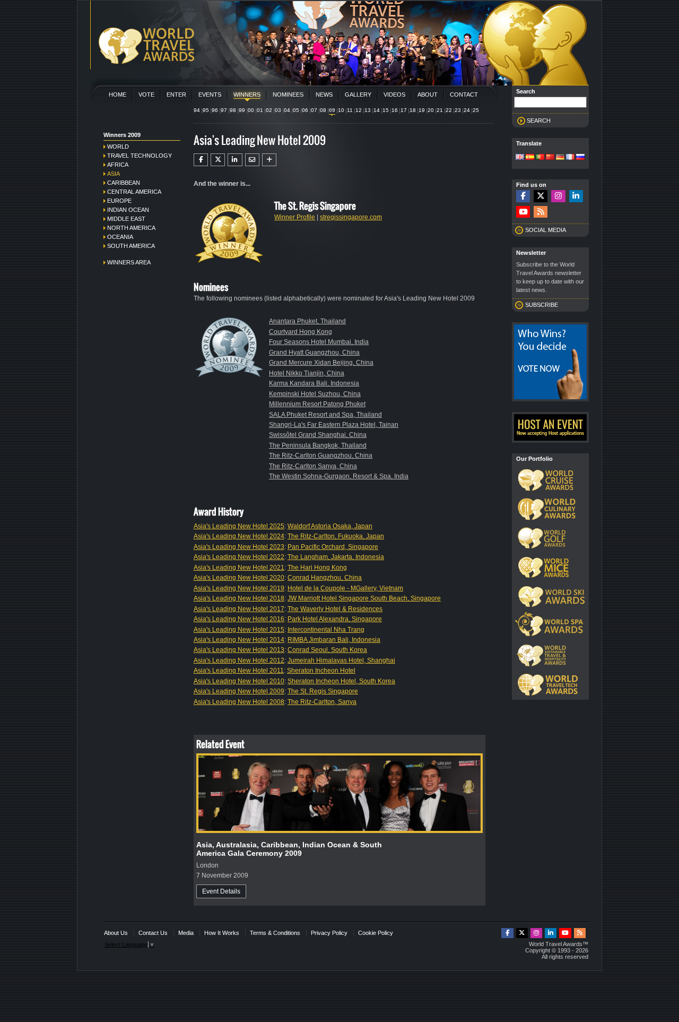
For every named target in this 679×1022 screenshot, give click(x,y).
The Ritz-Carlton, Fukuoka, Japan (336, 536)
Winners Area (129, 262)
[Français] (570, 157)
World (118, 146)
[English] (520, 157)
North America (131, 228)
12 (358, 110)
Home (117, 94)
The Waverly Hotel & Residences (335, 609)
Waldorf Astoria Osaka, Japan (330, 526)
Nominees (288, 94)
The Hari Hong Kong (317, 567)
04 (287, 110)
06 (305, 110)
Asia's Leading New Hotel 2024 (239, 536)
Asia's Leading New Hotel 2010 (239, 681)
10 (341, 110)
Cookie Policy (375, 933)
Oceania (120, 237)
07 (314, 110)
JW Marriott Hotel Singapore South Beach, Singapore (364, 598)
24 (467, 110)
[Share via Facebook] (200, 160)
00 (251, 110)
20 (431, 110)
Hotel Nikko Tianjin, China (306, 373)
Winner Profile (294, 217)
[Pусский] (580, 157)
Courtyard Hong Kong (300, 332)
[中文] (550, 157)
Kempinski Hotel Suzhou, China (315, 394)
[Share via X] (217, 160)
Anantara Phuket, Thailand (307, 321)
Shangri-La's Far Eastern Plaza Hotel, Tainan (333, 424)
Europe (119, 200)
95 (206, 110)
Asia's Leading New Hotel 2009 (239, 691)
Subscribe (541, 305)
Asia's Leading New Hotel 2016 (239, 619)
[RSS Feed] (540, 212)
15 (385, 110)
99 (242, 110)
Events (209, 94)
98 (233, 110)
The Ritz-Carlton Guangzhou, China (320, 455)
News (324, 94)
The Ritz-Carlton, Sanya (322, 702)
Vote (146, 94)
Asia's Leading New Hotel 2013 (239, 650)
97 (224, 110)
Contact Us (153, 933)
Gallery (358, 94)
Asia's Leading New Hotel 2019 (239, 588)
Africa (117, 164)
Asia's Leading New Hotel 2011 (239, 670)
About (427, 94)
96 (215, 110)
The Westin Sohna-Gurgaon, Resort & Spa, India (338, 476)
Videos (394, 94)
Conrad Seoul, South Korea (327, 650)
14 (376, 110)
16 (394, 110)
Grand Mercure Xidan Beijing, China (321, 362)
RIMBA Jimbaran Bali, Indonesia (334, 639)
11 (350, 110)
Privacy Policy (329, 933)
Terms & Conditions (275, 933)
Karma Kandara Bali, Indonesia (314, 383)
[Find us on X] (540, 196)
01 (260, 110)
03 (278, 110)
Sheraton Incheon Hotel (321, 670)
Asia (113, 173)
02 (269, 110)
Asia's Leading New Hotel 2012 (239, 660)
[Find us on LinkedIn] (576, 196)
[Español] (530, 157)
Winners (246, 94)
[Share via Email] (252, 160)
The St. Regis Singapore (323, 691)
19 (422, 110)
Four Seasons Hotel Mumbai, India (319, 342)
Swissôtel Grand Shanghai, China (318, 435)
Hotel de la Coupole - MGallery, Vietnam (345, 588)
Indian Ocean (128, 210)
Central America (134, 191)
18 (413, 110)
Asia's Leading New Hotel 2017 (239, 609)
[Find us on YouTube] (523, 212)
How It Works (221, 933)
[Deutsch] (560, 157)
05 (296, 110)
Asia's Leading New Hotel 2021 (239, 567)
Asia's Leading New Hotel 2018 (239, 598)
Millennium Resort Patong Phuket (317, 404)
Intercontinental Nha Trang (326, 629)
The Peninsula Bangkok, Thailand (318, 445)
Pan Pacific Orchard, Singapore (333, 547)
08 (323, 110)
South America (131, 246)
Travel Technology (139, 155)
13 (367, 110)
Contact (464, 94)
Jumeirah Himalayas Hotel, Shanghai (341, 660)
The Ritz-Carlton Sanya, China (313, 466)
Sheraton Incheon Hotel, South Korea (341, 681)
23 (458, 110)
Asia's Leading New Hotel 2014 (239, 639)
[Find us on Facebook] (523, 196)
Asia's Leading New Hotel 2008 (239, 702)
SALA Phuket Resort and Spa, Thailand (325, 414)
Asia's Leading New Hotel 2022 (239, 557)
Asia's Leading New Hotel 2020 (239, 577)
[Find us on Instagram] (558, 196)
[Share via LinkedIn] (234, 160)
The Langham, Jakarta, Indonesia (336, 557)
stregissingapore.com (351, 217)
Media (186, 933)
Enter (176, 94)
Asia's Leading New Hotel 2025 (239, 526)
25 (476, 110)
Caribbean (123, 182)
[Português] (540, 157)
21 (440, 110)
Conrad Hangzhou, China (325, 577)
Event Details (221, 891)
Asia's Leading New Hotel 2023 (239, 547)
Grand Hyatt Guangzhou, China (314, 352)
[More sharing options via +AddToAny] (269, 160)
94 (197, 110)
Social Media (545, 230)
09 (332, 110)
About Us (116, 933)
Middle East (126, 219)
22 (449, 110)
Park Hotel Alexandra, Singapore (335, 619)
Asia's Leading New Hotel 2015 (239, 629)
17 (404, 110)
